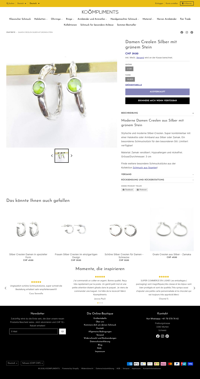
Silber (130, 79)
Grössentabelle (133, 85)
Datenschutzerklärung (105, 368)
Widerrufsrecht (87, 368)
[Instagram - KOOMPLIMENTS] (187, 32)
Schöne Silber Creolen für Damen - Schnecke (124, 256)
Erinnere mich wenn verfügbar (157, 101)
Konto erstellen (172, 3)
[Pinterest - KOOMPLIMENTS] (192, 32)
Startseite (10, 32)
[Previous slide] (52, 156)
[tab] (98, 302)
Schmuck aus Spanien (145, 167)
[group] (62, 156)
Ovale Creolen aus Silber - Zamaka (172, 254)
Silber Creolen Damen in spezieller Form (28, 256)
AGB (118, 368)
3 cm (129, 69)
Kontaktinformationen (152, 368)
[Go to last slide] (5, 288)
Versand (140, 57)
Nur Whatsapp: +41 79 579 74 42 (162, 318)
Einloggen (159, 3)
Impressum (136, 368)
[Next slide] (71, 156)
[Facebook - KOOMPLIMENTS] (182, 32)
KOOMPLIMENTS (52, 368)
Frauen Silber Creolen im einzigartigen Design (76, 256)
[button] (34, 3)
